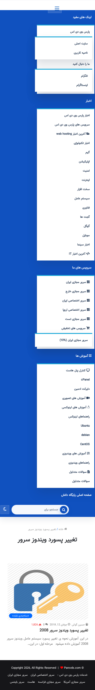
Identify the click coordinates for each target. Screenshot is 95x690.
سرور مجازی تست (76, 319)
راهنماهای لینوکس (79, 417)
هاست (31, 682)
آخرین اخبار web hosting (71, 134)
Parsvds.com (72, 668)
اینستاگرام (82, 85)
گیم (88, 152)
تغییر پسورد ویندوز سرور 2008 (64, 630)
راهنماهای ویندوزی (79, 463)
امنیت (86, 171)
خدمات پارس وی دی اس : (72, 675)
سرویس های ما (81, 267)
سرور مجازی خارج (76, 291)
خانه (61, 529)
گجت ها (85, 217)
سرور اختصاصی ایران (74, 301)
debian (85, 435)
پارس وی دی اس (80, 32)
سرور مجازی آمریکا (74, 682)
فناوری (86, 208)
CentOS (85, 444)
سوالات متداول (78, 472)
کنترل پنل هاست (76, 370)
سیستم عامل (82, 198)
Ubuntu (85, 426)
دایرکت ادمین (82, 389)
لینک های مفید (82, 17)
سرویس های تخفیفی (73, 328)
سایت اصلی (81, 44)
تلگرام (84, 76)
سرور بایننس (17, 682)
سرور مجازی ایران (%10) (74, 340)
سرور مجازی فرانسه (49, 682)
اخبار (88, 101)
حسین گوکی (78, 625)
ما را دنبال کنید (81, 64)
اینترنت (86, 180)
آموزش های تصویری (74, 398)
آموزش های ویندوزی (74, 453)
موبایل (86, 235)
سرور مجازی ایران (76, 282)
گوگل (87, 226)
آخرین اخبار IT (77, 254)
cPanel (85, 380)
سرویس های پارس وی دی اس (72, 125)
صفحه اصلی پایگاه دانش (76, 495)
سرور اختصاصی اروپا (75, 310)
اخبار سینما (83, 245)
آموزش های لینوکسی (74, 407)
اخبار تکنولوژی (82, 143)
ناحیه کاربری (81, 53)
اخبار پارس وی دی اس (77, 115)
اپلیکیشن (84, 161)
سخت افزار (83, 189)
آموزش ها (82, 356)
